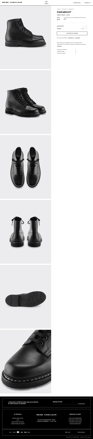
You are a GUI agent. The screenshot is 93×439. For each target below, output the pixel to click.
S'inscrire (81, 403)
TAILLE (59, 28)
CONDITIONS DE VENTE (18, 423)
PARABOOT (71, 9)
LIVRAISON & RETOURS (75, 420)
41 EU (82, 28)
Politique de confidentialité (72, 437)
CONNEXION (77, 2)
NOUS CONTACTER (75, 423)
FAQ (18, 420)
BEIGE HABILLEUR (17, 418)
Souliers (64, 9)
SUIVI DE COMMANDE (75, 418)
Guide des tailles (60, 51)
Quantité (60, 26)
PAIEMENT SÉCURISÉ (75, 422)
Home (58, 9)
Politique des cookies (85, 437)
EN (69, 432)
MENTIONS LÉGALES (18, 422)
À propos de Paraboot (62, 49)
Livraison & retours (61, 53)
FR (66, 432)
